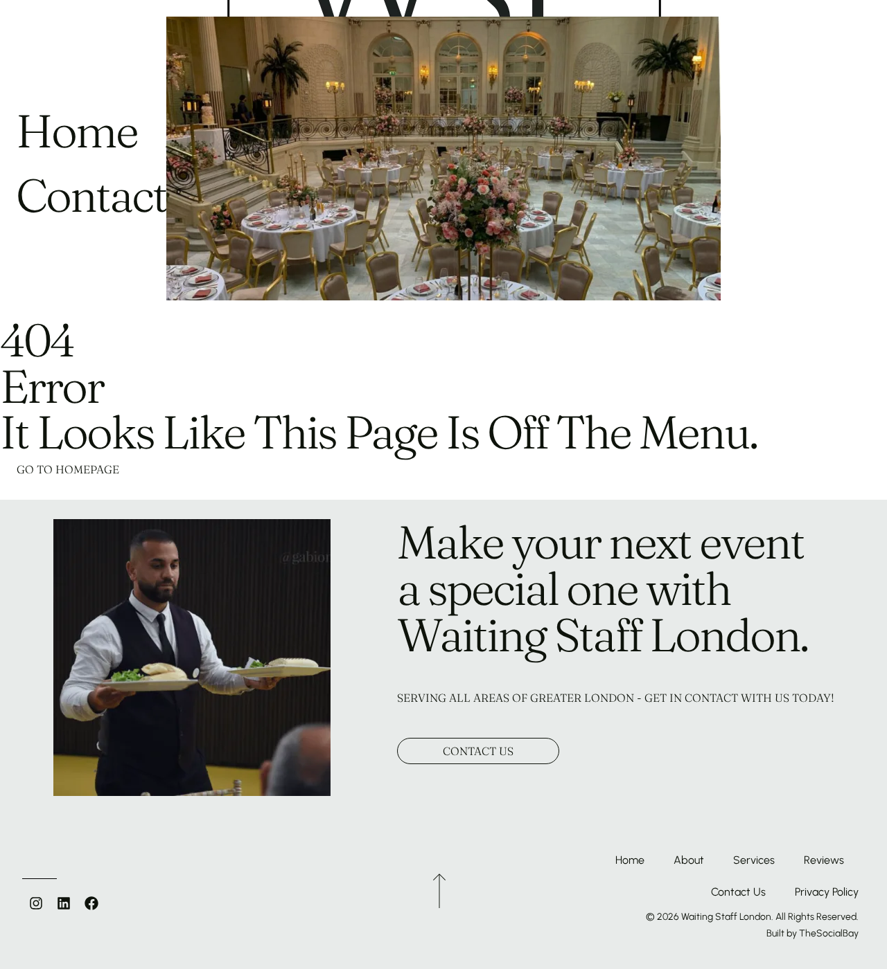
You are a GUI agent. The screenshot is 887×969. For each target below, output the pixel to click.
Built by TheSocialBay (812, 933)
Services (754, 860)
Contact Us (738, 891)
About (689, 860)
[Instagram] (36, 903)
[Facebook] (91, 903)
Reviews (824, 860)
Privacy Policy (827, 891)
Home (629, 860)
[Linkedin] (64, 903)
